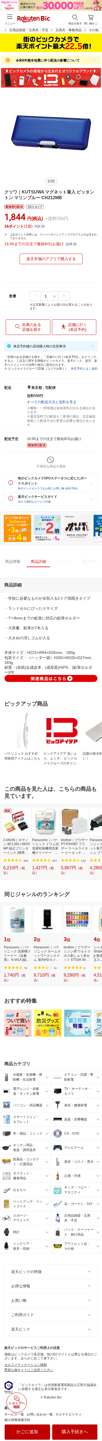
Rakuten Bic (33, 19)
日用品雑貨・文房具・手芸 (28, 30)
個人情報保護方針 (17, 1420)
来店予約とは (80, 368)
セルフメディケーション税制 (25, 1365)
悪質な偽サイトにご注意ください (28, 1370)
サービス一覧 (14, 1414)
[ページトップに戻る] (94, 1423)
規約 (95, 368)
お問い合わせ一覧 (40, 1414)
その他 (93, 30)
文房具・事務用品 (68, 30)
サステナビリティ (68, 1414)
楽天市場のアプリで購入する (51, 259)
